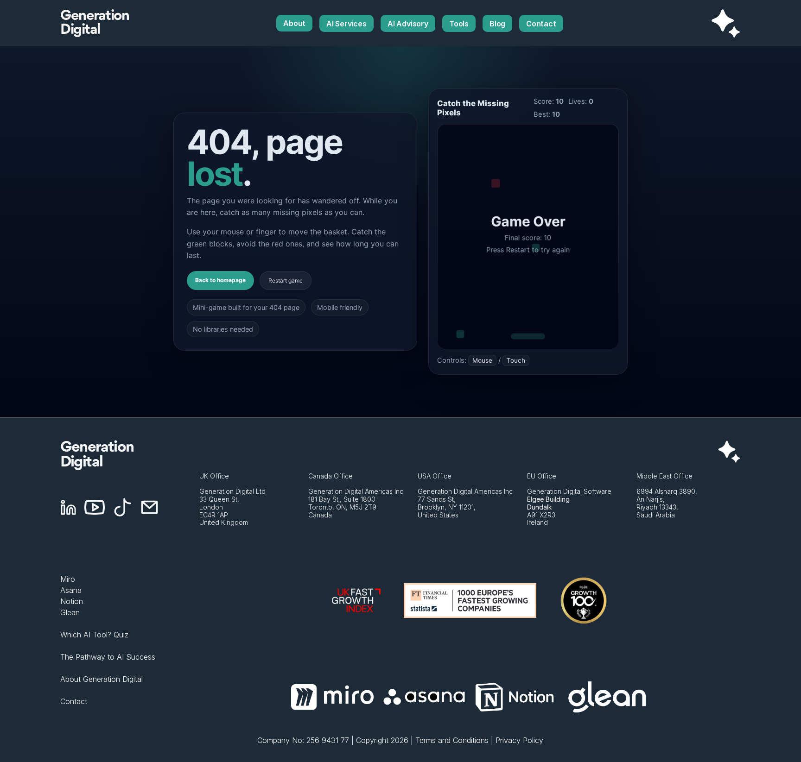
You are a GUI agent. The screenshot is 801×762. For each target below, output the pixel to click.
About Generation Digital (101, 679)
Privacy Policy (519, 740)
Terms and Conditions (452, 740)
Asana (71, 590)
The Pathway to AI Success (107, 656)
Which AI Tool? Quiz (94, 634)
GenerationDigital (94, 23)
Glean (70, 612)
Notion (71, 601)
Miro (67, 579)
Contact (73, 701)
